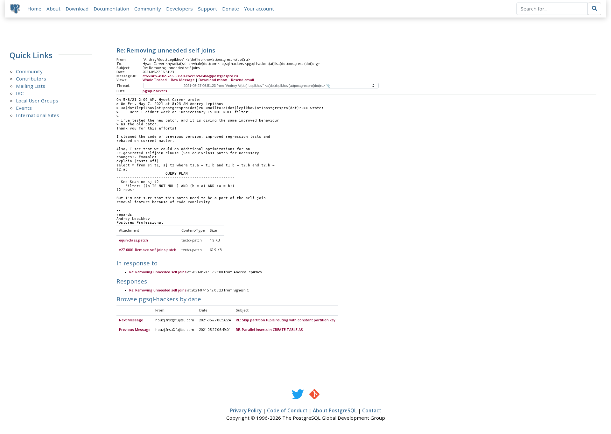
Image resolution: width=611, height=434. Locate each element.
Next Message (131, 320)
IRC (20, 93)
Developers (179, 8)
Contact (371, 410)
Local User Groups (37, 100)
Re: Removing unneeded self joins (157, 272)
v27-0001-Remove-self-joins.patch (147, 250)
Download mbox (213, 80)
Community (147, 8)
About (53, 8)
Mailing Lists (30, 86)
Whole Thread (155, 80)
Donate (230, 8)
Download (77, 8)
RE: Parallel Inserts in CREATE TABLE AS (269, 329)
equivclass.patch (133, 240)
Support (207, 8)
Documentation (111, 8)
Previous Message (134, 329)
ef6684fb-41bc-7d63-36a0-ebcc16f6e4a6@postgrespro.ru (190, 76)
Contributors (31, 78)
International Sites (37, 115)
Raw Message (182, 80)
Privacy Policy (246, 410)
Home (34, 8)
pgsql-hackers (155, 91)
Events (24, 108)
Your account (259, 8)
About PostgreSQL (335, 410)
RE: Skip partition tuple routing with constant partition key (285, 320)
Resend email (242, 80)
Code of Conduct (287, 410)
